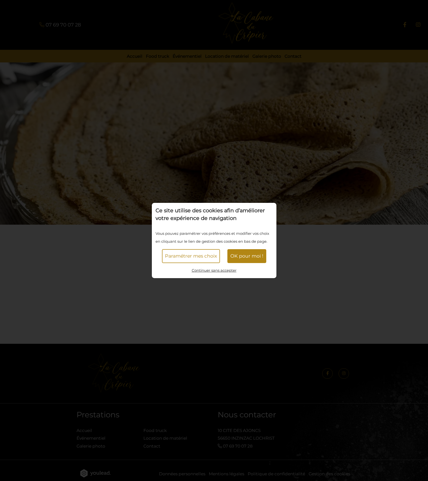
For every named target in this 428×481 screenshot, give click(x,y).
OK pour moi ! (246, 256)
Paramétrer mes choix (191, 256)
